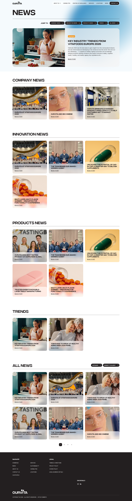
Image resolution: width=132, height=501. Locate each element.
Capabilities (66, 3)
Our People (16, 475)
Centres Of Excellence (79, 3)
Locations (99, 3)
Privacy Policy (53, 466)
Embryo (44, 497)
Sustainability (34, 466)
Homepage (15, 462)
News (106, 3)
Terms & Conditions (55, 462)
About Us (56, 3)
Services (91, 3)
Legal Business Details (56, 472)
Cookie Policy (53, 469)
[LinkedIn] (81, 484)
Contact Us (114, 3)
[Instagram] (78, 484)
